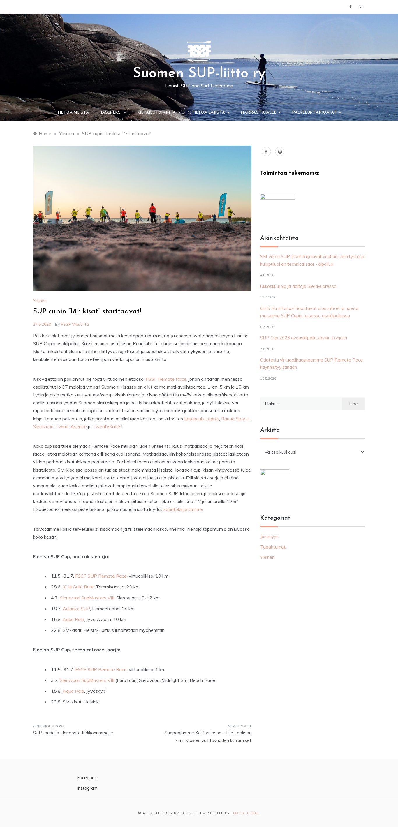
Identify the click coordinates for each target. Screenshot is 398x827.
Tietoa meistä (73, 112)
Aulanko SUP (76, 608)
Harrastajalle (258, 112)
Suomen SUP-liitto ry (199, 74)
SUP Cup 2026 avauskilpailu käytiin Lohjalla (303, 338)
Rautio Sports (235, 419)
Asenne (79, 426)
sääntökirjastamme (183, 509)
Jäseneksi (111, 112)
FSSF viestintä (75, 324)
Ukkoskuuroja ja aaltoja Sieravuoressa (298, 286)
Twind (61, 426)
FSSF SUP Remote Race (101, 576)
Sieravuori (43, 426)
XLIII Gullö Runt (78, 587)
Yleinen (40, 300)
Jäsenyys (269, 536)
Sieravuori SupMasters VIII (87, 598)
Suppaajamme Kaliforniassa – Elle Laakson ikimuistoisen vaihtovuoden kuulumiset (208, 736)
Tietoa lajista (208, 112)
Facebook (87, 777)
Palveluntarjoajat (314, 112)
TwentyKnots (107, 426)
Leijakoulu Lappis (201, 419)
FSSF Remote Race (166, 379)
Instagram (87, 788)
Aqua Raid (73, 619)
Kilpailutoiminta (157, 112)
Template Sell (245, 813)
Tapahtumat (273, 547)
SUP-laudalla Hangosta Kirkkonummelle (73, 733)
